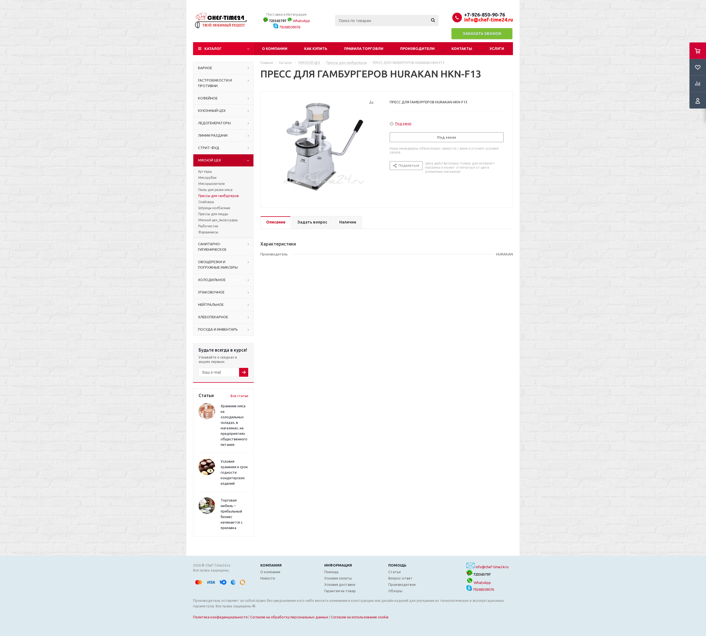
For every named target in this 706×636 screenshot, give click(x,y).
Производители (417, 48)
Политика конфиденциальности (220, 617)
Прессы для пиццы (213, 214)
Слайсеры (206, 202)
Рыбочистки (208, 226)
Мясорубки (207, 177)
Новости (267, 578)
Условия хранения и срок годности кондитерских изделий (234, 472)
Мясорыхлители (211, 183)
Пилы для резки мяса (215, 190)
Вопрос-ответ (400, 578)
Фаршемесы (208, 232)
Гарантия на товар (340, 591)
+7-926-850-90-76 (484, 14)
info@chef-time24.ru (492, 567)
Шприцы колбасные (214, 208)
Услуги (497, 48)
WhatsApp (301, 21)
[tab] (275, 222)
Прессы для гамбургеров (218, 196)
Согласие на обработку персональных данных (289, 617)
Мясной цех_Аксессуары (218, 220)
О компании (274, 48)
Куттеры (205, 171)
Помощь (397, 565)
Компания (271, 565)
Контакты (461, 48)
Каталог (213, 48)
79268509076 (289, 27)
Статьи (394, 572)
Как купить (315, 48)
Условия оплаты (338, 578)
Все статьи (239, 396)
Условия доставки (339, 584)
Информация (338, 565)
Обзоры (395, 591)
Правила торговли (363, 48)
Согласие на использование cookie (360, 617)
